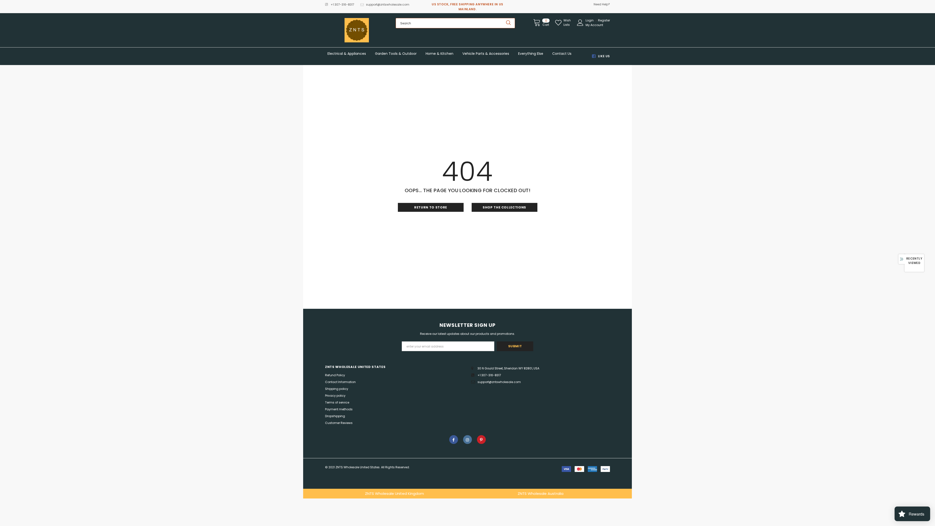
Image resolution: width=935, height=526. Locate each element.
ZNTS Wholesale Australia (540, 493)
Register (604, 20)
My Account (594, 25)
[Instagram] (467, 439)
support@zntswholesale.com (387, 4)
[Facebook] (453, 439)
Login (590, 20)
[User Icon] (580, 22)
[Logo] (356, 30)
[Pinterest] (481, 439)
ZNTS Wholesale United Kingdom (394, 493)
